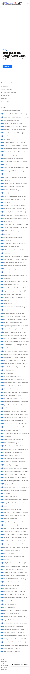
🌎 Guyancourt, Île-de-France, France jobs (14, 281)
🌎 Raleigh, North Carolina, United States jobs (15, 503)
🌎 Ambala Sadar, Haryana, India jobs (12, 123)
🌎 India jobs (5, 300)
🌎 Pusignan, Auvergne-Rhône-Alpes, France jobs (15, 487)
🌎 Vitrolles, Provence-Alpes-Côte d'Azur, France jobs (15, 623)
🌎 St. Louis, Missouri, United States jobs (13, 569)
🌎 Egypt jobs (5, 234)
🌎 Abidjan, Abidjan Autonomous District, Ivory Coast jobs (15, 117)
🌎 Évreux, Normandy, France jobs (11, 648)
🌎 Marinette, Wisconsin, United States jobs (14, 364)
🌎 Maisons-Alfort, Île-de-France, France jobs (15, 354)
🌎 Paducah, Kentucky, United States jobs (14, 446)
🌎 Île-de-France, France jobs (10, 651)
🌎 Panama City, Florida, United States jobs (14, 449)
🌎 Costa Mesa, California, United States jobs (15, 218)
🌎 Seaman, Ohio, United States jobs (12, 544)
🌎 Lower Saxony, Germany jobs (11, 348)
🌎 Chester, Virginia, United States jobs (13, 199)
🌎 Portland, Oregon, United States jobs (13, 477)
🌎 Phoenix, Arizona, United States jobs (13, 474)
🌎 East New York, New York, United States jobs (15, 231)
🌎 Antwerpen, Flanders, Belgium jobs (13, 130)
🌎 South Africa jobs (7, 553)
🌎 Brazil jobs (5, 164)
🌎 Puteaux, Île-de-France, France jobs (13, 490)
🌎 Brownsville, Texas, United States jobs (13, 177)
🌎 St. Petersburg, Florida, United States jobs (15, 572)
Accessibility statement (8, 92)
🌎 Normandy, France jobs (9, 430)
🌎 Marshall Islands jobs (8, 370)
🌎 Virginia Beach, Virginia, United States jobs (15, 617)
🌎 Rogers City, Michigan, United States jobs (14, 522)
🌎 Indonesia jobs (6, 304)
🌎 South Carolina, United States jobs (12, 557)
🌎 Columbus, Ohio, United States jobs (13, 206)
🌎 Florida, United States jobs (10, 247)
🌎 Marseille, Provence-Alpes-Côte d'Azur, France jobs (15, 367)
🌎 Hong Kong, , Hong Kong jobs (11, 294)
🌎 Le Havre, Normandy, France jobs (12, 329)
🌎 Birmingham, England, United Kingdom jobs (15, 155)
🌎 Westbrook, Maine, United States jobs (13, 632)
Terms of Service (6, 89)
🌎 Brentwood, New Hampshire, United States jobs (15, 168)
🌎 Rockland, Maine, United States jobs (13, 515)
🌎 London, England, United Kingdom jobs (14, 345)
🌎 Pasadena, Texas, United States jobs (13, 462)
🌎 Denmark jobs (6, 221)
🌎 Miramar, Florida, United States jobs (13, 386)
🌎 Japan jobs (5, 310)
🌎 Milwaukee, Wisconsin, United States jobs (14, 383)
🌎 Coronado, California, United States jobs (14, 212)
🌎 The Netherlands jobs (9, 588)
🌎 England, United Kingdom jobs (11, 237)
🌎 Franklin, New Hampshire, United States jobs (15, 256)
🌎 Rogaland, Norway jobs (9, 519)
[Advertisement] (15, 22)
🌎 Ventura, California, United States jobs (14, 610)
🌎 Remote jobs (6, 506)
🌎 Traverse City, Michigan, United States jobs (15, 598)
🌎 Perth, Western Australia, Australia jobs (14, 468)
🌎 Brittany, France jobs (8, 174)
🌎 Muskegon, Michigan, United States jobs (14, 402)
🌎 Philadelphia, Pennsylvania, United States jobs (15, 471)
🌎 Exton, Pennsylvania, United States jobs (14, 243)
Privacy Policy (5, 95)
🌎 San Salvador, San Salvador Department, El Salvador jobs (15, 541)
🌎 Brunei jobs (5, 180)
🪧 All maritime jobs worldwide (10, 111)
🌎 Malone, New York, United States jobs (13, 357)
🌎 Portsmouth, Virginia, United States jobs (14, 481)
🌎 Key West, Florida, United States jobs (13, 316)
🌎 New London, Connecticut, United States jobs (15, 414)
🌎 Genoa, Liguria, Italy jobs (9, 269)
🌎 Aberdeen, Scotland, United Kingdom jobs (15, 114)
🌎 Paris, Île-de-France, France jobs (12, 459)
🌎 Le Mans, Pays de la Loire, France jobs (13, 332)
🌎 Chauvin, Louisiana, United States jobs (13, 196)
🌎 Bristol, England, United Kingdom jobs (13, 171)
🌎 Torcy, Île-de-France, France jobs (12, 594)
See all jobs (7, 66)
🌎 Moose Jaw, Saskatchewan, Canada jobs (14, 392)
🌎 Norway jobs (6, 436)
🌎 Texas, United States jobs (10, 585)
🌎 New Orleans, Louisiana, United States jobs (15, 417)
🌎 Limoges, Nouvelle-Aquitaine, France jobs (15, 341)
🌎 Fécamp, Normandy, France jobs (12, 262)
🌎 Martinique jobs (7, 373)
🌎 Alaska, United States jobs (10, 120)
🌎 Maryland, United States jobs (11, 376)
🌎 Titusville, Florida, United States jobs (13, 591)
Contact (4, 99)
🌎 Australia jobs (6, 136)
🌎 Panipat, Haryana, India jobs (10, 455)
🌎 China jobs (5, 202)
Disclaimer (4, 86)
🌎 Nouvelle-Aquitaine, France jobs (12, 440)
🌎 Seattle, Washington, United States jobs (14, 547)
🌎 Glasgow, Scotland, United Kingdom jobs (14, 275)
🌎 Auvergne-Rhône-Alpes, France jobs (13, 142)
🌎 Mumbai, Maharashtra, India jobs (12, 395)
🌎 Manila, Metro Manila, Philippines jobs (13, 360)
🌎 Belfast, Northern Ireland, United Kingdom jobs (15, 152)
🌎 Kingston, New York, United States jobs (14, 319)
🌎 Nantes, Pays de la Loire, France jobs (13, 411)
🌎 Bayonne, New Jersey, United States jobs (14, 149)
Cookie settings (6, 102)
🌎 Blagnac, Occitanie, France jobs (12, 158)
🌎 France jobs (6, 253)
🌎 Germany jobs (6, 272)
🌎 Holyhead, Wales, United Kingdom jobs (14, 291)
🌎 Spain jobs (5, 560)
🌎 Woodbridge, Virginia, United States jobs (14, 642)
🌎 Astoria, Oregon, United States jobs (13, 133)
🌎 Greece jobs (6, 278)
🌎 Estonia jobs (6, 240)
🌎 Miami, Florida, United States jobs (12, 379)
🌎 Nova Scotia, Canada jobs (10, 443)
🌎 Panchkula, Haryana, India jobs (11, 452)
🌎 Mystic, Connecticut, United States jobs (14, 405)
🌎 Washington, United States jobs (12, 626)
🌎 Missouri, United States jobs (10, 389)
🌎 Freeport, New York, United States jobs (14, 259)
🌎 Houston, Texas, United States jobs (13, 297)
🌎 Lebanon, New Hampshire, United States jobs (15, 335)
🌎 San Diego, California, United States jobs (14, 534)
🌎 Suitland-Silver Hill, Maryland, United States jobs (15, 576)
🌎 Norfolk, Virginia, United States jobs (13, 427)
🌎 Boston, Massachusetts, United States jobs (15, 161)
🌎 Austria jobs (5, 139)
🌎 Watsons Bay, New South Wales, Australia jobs (15, 629)
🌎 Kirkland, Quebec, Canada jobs (11, 323)
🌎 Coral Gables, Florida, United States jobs (14, 209)
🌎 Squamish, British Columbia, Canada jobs (14, 566)
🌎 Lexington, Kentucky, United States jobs (14, 338)
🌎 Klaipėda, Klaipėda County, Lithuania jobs (14, 326)
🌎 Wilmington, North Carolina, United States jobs (15, 639)
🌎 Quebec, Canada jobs (9, 496)
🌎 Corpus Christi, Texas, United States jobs (14, 215)
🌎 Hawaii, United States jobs (10, 285)
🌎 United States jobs (8, 607)
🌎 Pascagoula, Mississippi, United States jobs (15, 465)
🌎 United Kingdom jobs (8, 604)
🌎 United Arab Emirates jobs (10, 601)
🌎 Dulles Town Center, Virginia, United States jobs (15, 224)
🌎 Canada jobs (6, 193)
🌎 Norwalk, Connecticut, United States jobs (15, 433)
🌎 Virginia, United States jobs (10, 620)
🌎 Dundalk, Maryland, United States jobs (14, 228)
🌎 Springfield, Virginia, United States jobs (14, 563)
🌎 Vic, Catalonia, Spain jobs (10, 613)
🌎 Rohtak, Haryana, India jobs (10, 525)
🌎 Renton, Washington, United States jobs (14, 512)
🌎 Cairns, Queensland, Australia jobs (12, 187)
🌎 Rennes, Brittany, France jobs (11, 509)
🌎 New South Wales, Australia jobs (12, 421)
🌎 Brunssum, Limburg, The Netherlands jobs (15, 183)
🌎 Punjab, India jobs (7, 484)
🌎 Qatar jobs (5, 493)
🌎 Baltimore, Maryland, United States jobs (14, 145)
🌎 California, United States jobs (11, 190)
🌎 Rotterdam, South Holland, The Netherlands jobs (15, 531)
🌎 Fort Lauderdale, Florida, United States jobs (15, 250)
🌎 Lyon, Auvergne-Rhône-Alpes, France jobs (15, 351)
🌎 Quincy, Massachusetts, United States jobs (15, 500)
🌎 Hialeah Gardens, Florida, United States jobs (15, 288)
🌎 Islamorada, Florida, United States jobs (14, 307)
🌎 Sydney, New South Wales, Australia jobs (14, 579)
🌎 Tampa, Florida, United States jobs (12, 582)
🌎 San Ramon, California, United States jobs (15, 538)
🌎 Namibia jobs (6, 408)
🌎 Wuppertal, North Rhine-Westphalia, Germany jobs (15, 645)
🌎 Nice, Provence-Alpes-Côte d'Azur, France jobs (15, 424)
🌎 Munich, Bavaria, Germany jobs (11, 398)
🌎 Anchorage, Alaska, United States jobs (14, 126)
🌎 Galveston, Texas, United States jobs (13, 266)
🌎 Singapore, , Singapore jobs (10, 550)
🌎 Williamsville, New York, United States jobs (15, 636)
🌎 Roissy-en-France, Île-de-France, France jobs (15, 528)
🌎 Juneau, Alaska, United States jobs (12, 313)
